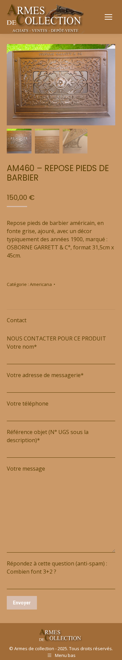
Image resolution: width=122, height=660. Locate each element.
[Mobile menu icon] (108, 17)
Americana (41, 284)
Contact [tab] (16, 320)
